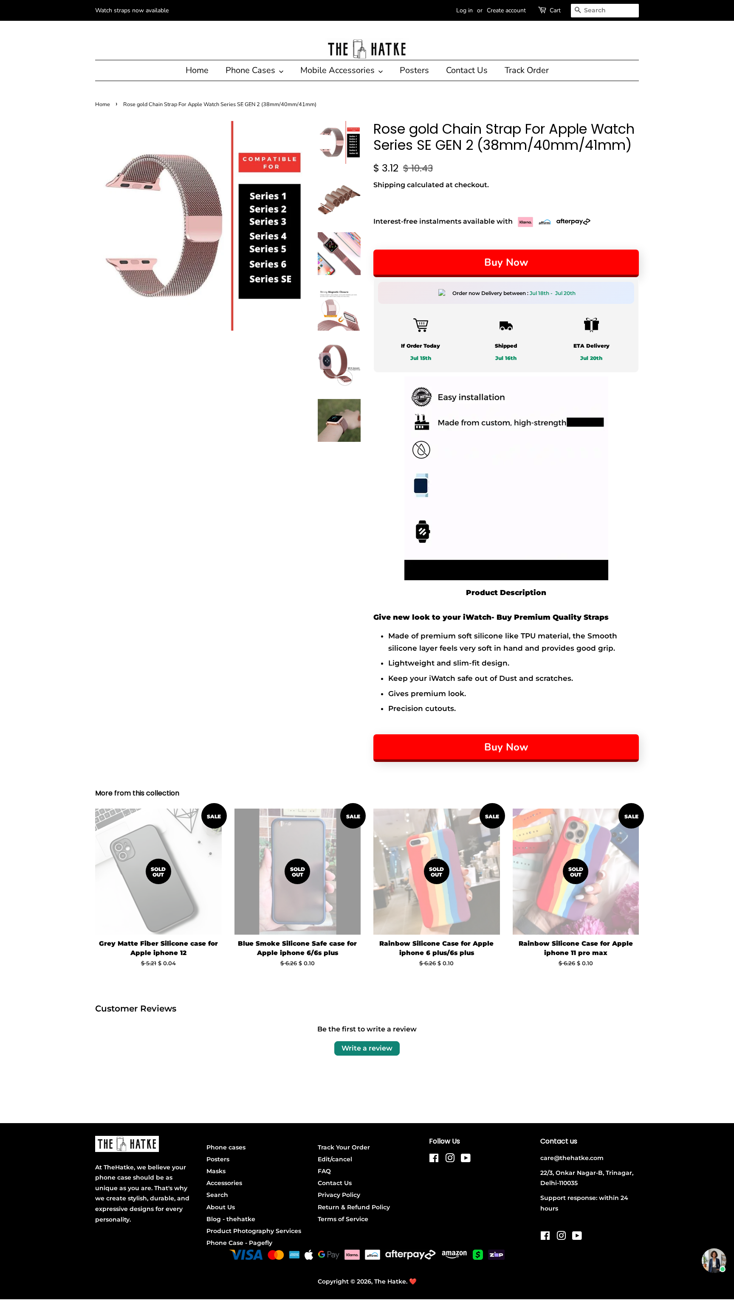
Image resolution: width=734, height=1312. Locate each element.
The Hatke (390, 1281)
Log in (464, 10)
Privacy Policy (339, 1195)
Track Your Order (344, 1147)
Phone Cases (251, 70)
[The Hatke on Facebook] (434, 1159)
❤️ (413, 1281)
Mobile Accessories (338, 70)
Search (217, 1195)
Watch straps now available (132, 10)
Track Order (527, 70)
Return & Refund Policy (354, 1207)
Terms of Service (343, 1219)
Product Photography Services (253, 1231)
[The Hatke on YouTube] (466, 1159)
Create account (506, 10)
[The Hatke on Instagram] (450, 1159)
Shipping (389, 185)
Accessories (224, 1183)
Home (197, 70)
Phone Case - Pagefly (239, 1243)
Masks (216, 1171)
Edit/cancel (335, 1159)
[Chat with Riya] (714, 1260)
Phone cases (226, 1147)
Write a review (367, 1048)
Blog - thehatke (230, 1219)
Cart (555, 10)
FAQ (324, 1171)
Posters (414, 70)
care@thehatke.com (572, 1158)
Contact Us (467, 70)
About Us (220, 1207)
